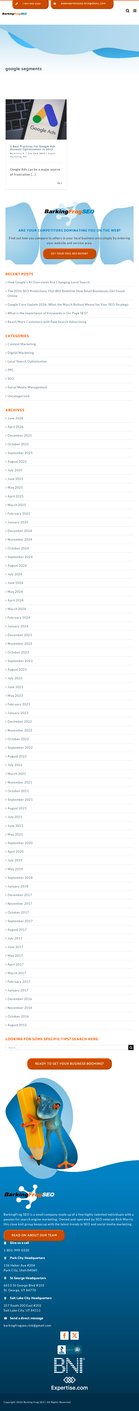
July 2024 (15, 574)
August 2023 (17, 669)
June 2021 (15, 826)
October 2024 (18, 548)
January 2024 (18, 626)
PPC (25, 156)
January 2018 (18, 886)
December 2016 (20, 999)
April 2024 (16, 600)
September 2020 (20, 843)
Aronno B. (19, 153)
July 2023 (15, 678)
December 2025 (20, 435)
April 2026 (16, 427)
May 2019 (15, 869)
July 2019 (15, 860)
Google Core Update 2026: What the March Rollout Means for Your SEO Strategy (68, 304)
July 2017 (15, 938)
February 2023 (19, 704)
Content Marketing (22, 344)
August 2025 (17, 461)
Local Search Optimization (27, 361)
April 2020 (16, 851)
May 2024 (15, 592)
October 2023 (18, 652)
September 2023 (20, 661)
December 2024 (20, 531)
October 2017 (18, 912)
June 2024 (15, 583)
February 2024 (19, 617)
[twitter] (74, 1335)
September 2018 (20, 878)
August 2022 (17, 756)
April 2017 (16, 964)
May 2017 (15, 955)
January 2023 (18, 713)
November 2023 (20, 644)
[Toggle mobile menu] (135, 11)
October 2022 (18, 739)
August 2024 (17, 565)
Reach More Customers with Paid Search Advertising (47, 322)
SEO (11, 379)
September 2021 (20, 799)
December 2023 (20, 635)
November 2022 (20, 730)
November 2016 (20, 1008)
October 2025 (18, 444)
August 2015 (17, 1025)
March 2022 (17, 774)
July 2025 (15, 470)
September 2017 (20, 921)
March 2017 (17, 973)
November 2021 (20, 782)
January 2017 (18, 990)
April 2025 (16, 496)
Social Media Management (27, 387)
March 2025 (17, 505)
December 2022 (20, 721)
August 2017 (17, 930)
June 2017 (15, 947)
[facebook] (64, 1335)
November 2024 (20, 539)
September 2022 (20, 747)
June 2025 (15, 479)
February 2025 (19, 513)
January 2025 (18, 522)
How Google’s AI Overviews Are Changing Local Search (49, 282)
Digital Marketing (21, 353)
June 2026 (15, 418)
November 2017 (20, 903)
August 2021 (17, 808)
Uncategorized (19, 396)
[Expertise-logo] (69, 1378)
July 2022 (15, 765)
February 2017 (19, 982)
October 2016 (18, 1016)
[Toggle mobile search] (128, 11)
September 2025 (20, 453)
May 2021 (15, 834)
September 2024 (20, 557)
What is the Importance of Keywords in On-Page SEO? (48, 313)
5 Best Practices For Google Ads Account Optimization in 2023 (32, 148)
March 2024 (17, 609)
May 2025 (15, 487)
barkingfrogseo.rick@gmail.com (27, 1325)
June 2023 (15, 687)
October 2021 (18, 791)
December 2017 (20, 895)
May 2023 (15, 695)
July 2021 (15, 817)
